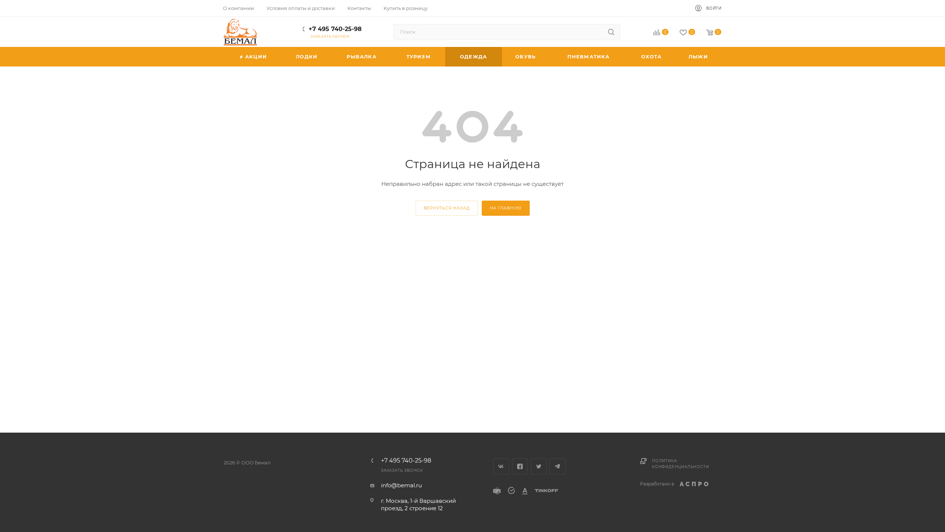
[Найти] (611, 32)
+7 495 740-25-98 (335, 29)
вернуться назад (447, 208)
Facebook (520, 466)
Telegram (558, 466)
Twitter (539, 466)
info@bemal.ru (401, 485)
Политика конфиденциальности (680, 463)
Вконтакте (501, 466)
